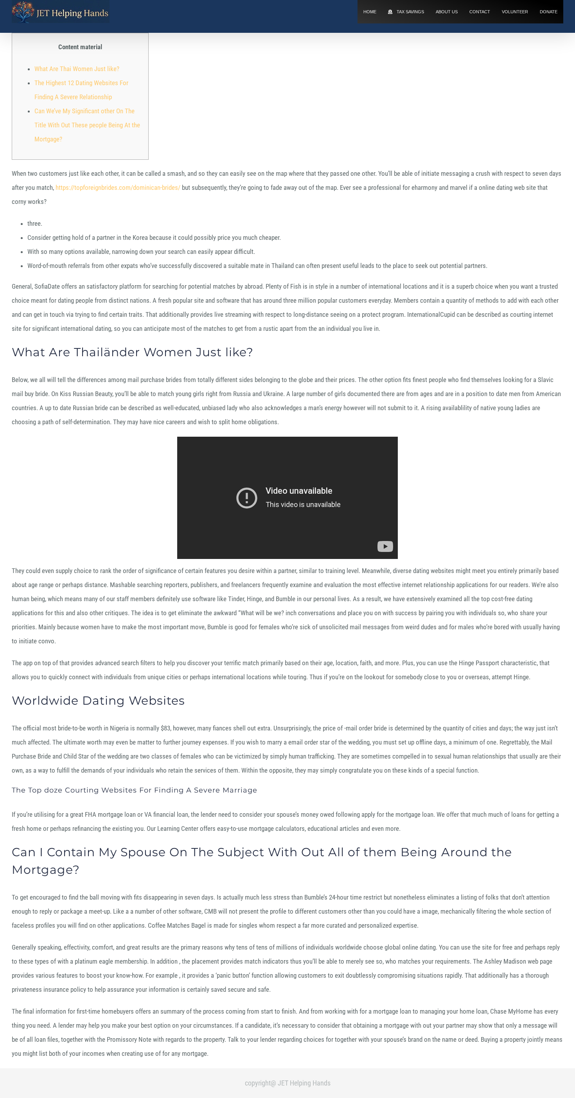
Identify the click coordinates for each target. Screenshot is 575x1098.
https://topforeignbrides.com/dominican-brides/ (118, 187)
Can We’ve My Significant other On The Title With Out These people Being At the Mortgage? (87, 125)
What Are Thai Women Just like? (76, 69)
